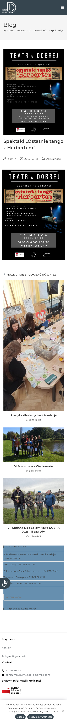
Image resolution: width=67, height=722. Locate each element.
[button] (62, 8)
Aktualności (54, 158)
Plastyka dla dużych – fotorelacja (33, 415)
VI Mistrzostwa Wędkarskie (33, 466)
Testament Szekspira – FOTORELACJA (24, 577)
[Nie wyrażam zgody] (62, 711)
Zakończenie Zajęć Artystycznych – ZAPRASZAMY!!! (31, 571)
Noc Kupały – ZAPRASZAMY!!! (19, 564)
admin (12, 158)
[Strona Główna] (4, 30)
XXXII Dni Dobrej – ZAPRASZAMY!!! (22, 583)
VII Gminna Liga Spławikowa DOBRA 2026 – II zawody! (34, 529)
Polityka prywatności (40, 716)
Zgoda (20, 716)
